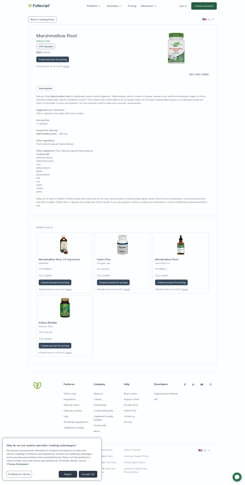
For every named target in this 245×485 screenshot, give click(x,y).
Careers (98, 399)
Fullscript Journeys (73, 410)
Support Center (131, 399)
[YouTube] (201, 384)
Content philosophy (103, 410)
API (156, 399)
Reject (68, 474)
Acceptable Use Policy (105, 462)
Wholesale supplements (76, 421)
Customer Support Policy (136, 456)
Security (128, 421)
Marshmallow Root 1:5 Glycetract (59, 259)
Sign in (183, 6)
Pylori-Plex (103, 259)
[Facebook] (185, 384)
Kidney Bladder (48, 322)
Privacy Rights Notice (134, 462)
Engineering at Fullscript (166, 393)
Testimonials (100, 425)
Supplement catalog (74, 427)
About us (98, 393)
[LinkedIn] (193, 384)
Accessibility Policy (103, 456)
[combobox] (208, 19)
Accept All (88, 474)
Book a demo (130, 393)
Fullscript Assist (71, 404)
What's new (70, 393)
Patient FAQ (130, 410)
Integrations (70, 399)
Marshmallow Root (166, 259)
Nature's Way (43, 40)
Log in (66, 66)
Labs (66, 416)
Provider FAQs (131, 404)
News (97, 431)
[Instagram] (211, 384)
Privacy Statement (103, 449)
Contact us (129, 416)
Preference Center (19, 474)
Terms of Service (132, 449)
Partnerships (100, 404)
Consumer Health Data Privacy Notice (135, 470)
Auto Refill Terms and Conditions (104, 470)
